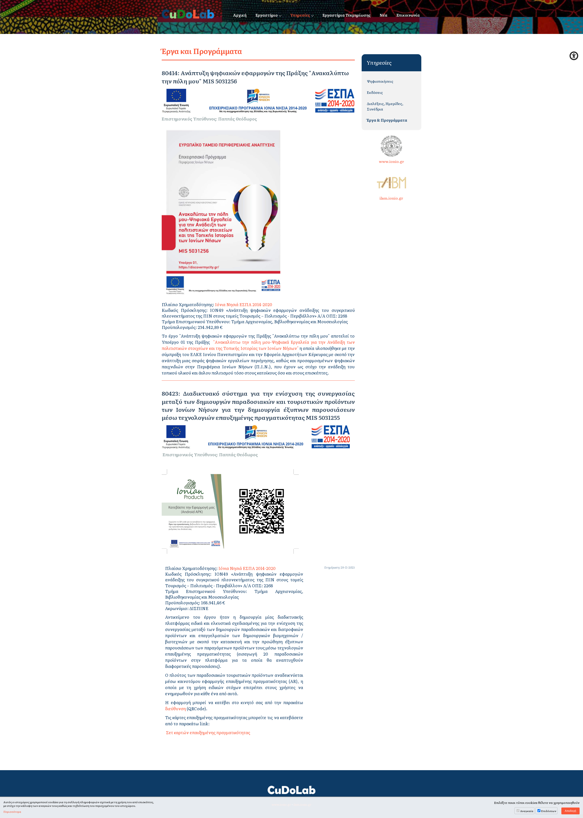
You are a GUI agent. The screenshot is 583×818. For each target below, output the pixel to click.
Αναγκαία (526, 811)
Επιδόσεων (548, 811)
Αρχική (239, 15)
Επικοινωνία (408, 15)
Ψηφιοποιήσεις (380, 81)
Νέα (383, 15)
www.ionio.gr (391, 161)
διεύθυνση (176, 708)
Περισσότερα (12, 812)
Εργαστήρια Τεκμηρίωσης (346, 15)
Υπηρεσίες (300, 15)
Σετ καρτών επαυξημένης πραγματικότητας (207, 732)
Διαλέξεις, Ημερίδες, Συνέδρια (385, 106)
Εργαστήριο (267, 15)
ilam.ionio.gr (391, 197)
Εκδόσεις (375, 92)
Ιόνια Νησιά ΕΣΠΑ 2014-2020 (243, 304)
